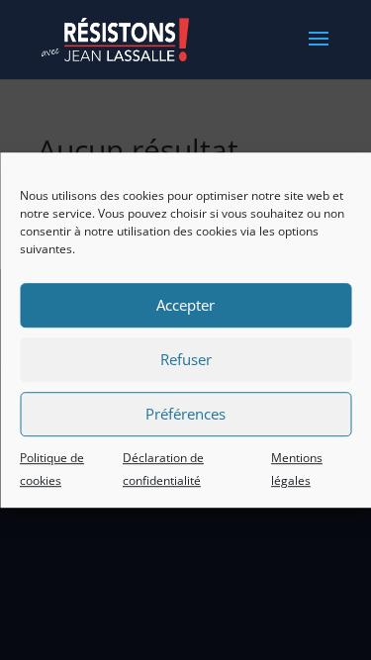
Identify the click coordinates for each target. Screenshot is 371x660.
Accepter (185, 305)
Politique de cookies (52, 469)
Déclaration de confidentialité (163, 469)
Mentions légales (297, 469)
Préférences (185, 414)
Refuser (186, 359)
